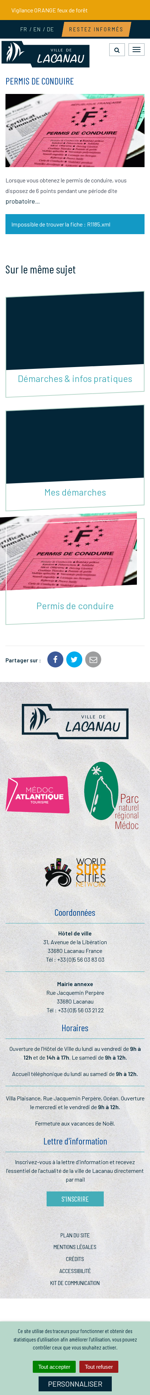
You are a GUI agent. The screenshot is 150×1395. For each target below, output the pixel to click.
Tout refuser (99, 1367)
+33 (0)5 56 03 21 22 (81, 1009)
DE (50, 29)
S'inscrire (75, 1198)
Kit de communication (75, 1282)
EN (36, 29)
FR (23, 29)
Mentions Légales (75, 1246)
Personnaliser (75, 1383)
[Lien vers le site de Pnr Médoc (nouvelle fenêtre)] (112, 795)
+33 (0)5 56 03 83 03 (80, 959)
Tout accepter (54, 1367)
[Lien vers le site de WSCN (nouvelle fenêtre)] (75, 875)
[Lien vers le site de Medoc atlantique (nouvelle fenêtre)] (37, 794)
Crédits (75, 1258)
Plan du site (75, 1235)
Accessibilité (75, 1270)
